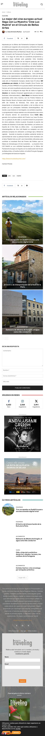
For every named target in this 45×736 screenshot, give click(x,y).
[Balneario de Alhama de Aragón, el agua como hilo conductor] (22, 312)
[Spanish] (11, 733)
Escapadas (22, 237)
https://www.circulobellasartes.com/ (13, 159)
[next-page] (6, 338)
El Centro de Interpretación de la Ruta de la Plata (22, 286)
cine (9, 176)
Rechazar (16, 732)
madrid (19, 176)
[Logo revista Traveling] (21, 4)
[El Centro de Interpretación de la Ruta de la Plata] (22, 267)
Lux (14, 176)
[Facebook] (16, 626)
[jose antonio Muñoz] (3, 31)
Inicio (3, 12)
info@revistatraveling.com (22, 620)
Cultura (9, 12)
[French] (5, 733)
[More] (27, 38)
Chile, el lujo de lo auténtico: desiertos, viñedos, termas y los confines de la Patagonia (28, 554)
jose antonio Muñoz (14, 31)
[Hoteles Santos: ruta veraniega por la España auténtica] (8, 568)
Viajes (18, 550)
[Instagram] (22, 626)
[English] (3, 733)
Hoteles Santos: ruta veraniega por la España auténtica (28, 569)
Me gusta (9, 400)
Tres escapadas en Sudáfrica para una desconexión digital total (22, 241)
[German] (8, 733)
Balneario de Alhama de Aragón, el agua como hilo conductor (22, 331)
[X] (28, 626)
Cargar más (21, 577)
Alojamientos (22, 327)
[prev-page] (3, 338)
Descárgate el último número (19, 693)
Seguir (22, 400)
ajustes (18, 729)
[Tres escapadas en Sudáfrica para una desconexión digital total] (22, 222)
